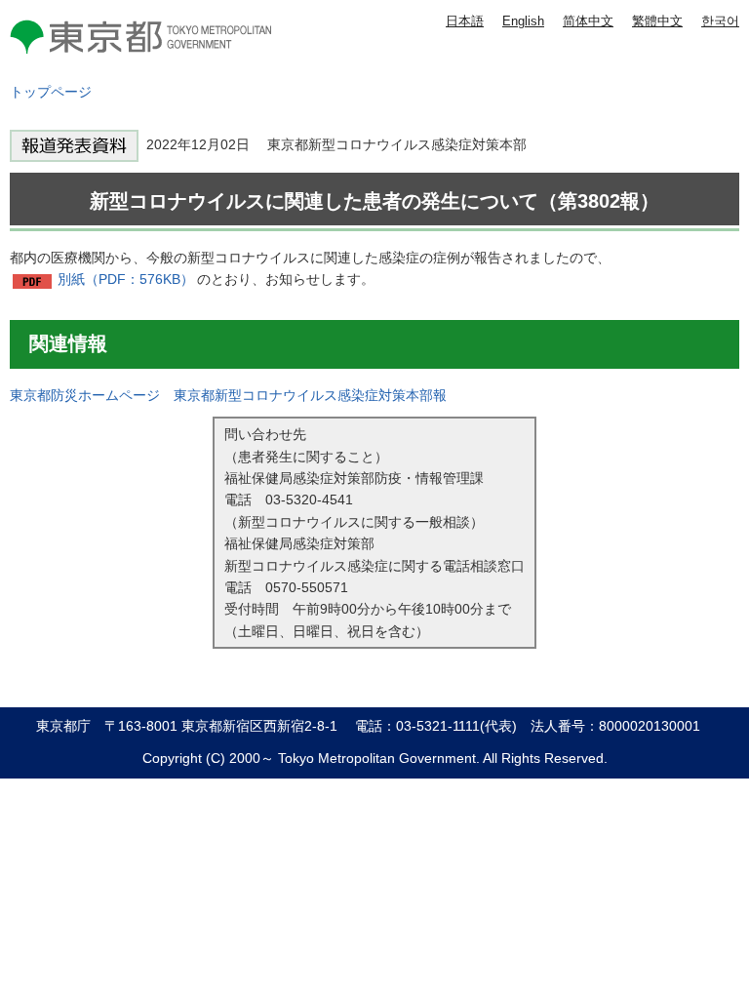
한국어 (720, 21)
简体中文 (588, 21)
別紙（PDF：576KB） (126, 279)
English (523, 21)
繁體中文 (657, 21)
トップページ (51, 92)
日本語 (465, 21)
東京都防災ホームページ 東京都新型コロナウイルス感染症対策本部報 (228, 395)
